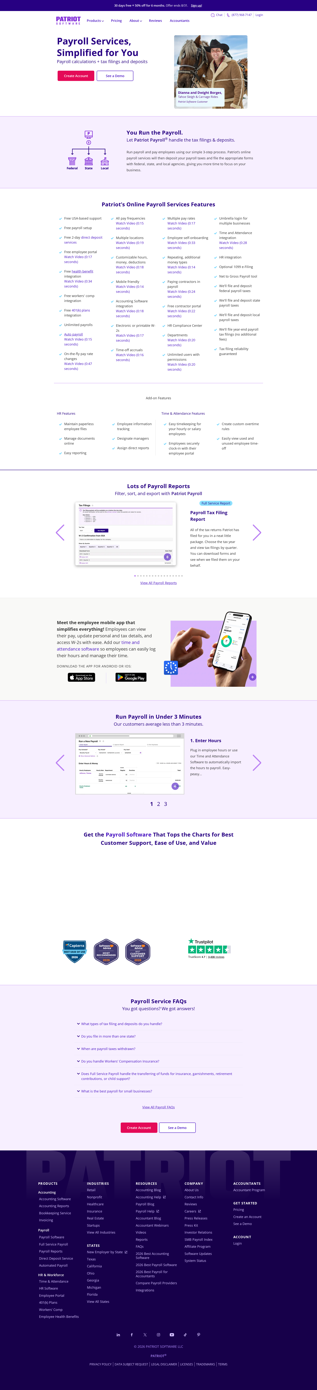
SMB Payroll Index (198, 1239)
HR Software (48, 1288)
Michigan (94, 1287)
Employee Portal (51, 1295)
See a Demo (115, 76)
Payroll (43, 1230)
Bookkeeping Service (55, 1213)
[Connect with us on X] (145, 1334)
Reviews (155, 20)
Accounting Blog (148, 1190)
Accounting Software (55, 1199)
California (94, 1266)
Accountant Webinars (152, 1225)
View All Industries (101, 1232)
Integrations (145, 1290)
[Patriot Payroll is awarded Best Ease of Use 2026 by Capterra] (74, 952)
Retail (91, 1190)
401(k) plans (81, 310)
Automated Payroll (53, 1265)
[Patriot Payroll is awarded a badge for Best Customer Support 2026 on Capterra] (137, 952)
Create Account (76, 76)
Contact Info (194, 1197)
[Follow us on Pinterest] (198, 1334)
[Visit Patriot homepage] (68, 20)
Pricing (116, 20)
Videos (141, 1232)
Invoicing (46, 1220)
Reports (142, 1239)
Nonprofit (94, 1197)
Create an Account (247, 1217)
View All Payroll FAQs (158, 1107)
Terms (222, 1364)
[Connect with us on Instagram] (158, 1334)
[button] (135, 576)
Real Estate (95, 1218)
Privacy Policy (101, 1364)
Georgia (93, 1280)
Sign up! (196, 6)
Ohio (90, 1273)
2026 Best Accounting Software (152, 1255)
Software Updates (198, 1253)
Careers (190, 1211)
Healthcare (95, 1204)
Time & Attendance (53, 1281)
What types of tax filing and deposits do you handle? (121, 1024)
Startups (93, 1225)
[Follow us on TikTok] (185, 1334)
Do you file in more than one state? (108, 1036)
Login (259, 15)
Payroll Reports (51, 1251)
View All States (98, 1301)
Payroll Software (129, 834)
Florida (92, 1294)
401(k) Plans (48, 1302)
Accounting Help (148, 1197)
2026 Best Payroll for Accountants (152, 1274)
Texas (91, 1259)
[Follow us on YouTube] (171, 1334)
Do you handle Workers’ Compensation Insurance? (120, 1061)
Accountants (180, 20)
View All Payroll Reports (158, 583)
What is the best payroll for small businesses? (116, 1091)
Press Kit (191, 1225)
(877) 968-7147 (241, 15)
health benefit (82, 271)
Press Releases (196, 1218)
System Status (195, 1260)
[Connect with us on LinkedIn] (118, 1334)
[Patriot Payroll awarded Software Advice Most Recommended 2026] (106, 952)
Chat (219, 15)
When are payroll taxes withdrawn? (108, 1049)
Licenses (186, 1364)
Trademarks (205, 1364)
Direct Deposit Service (56, 1258)
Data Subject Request (131, 1364)
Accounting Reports (54, 1206)
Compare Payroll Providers (156, 1283)
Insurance (94, 1211)
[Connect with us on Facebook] (131, 1334)
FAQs (140, 1246)
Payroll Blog (145, 1204)
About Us (192, 1190)
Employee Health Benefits (59, 1316)
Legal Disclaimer (164, 1364)
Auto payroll (73, 334)
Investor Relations (198, 1232)
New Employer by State (105, 1252)
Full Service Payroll (53, 1244)
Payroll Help (145, 1211)
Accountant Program (249, 1190)
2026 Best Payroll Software (156, 1265)
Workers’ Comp (51, 1309)
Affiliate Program (198, 1246)
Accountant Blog (148, 1218)
